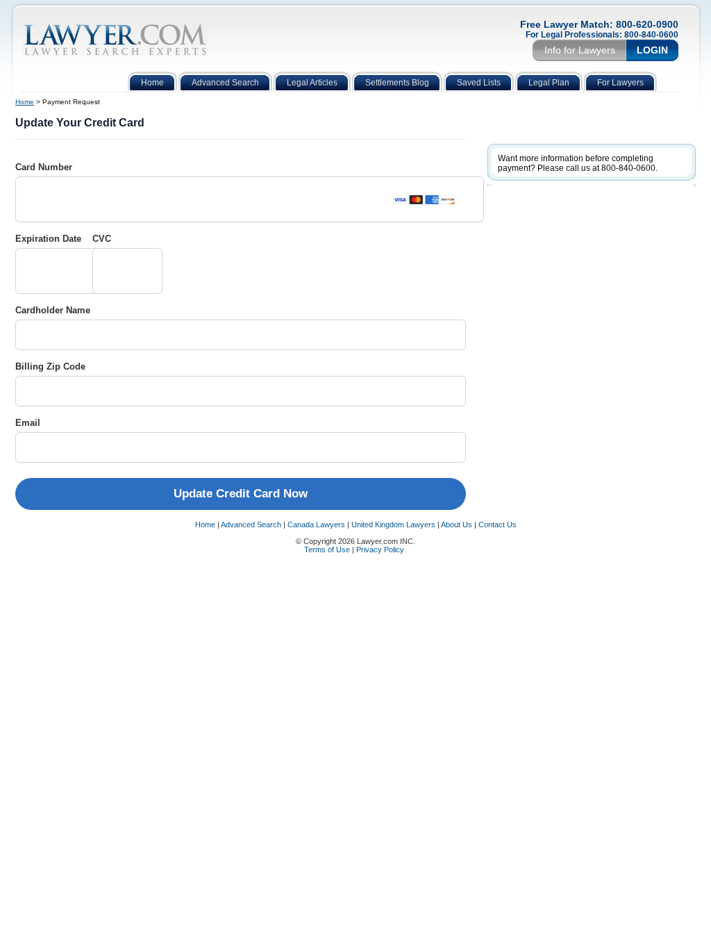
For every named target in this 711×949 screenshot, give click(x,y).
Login (652, 50)
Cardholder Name (52, 310)
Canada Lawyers (316, 524)
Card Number (43, 167)
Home (24, 102)
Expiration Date (48, 238)
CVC (101, 238)
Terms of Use (327, 549)
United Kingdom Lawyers (393, 524)
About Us (456, 524)
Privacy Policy (381, 549)
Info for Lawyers (579, 50)
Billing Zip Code (50, 366)
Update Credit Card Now (241, 493)
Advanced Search (251, 524)
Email (27, 423)
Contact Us (497, 524)
